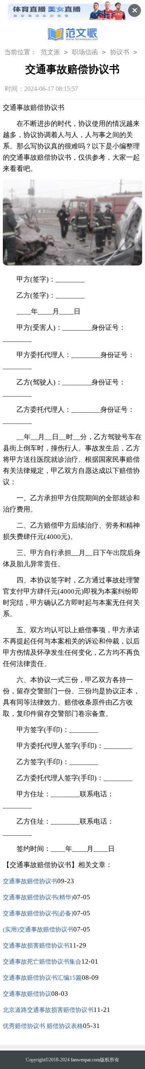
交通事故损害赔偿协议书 (36, 945)
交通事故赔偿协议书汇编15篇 (42, 977)
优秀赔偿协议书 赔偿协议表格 (43, 1026)
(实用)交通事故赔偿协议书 (38, 929)
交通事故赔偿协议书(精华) (38, 897)
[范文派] (73, 35)
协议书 (119, 52)
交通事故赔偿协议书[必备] (38, 913)
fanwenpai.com (85, 1060)
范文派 (50, 52)
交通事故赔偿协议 (27, 994)
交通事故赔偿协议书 (30, 881)
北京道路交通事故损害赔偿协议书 (48, 1010)
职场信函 (85, 52)
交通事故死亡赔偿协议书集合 (42, 961)
